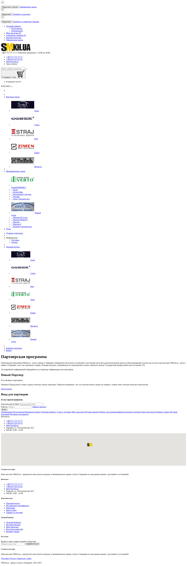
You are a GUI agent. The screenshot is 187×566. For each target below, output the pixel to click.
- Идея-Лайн (17, 192)
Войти (9, 350)
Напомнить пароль (32, 412)
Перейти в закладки (21, 14)
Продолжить (7, 14)
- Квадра (15, 222)
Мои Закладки (12, 527)
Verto (32, 300)
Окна (8, 229)
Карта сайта (11, 510)
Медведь (34, 326)
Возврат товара (162, 412)
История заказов (91, 412)
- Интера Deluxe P (19, 220)
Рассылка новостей (14, 529)
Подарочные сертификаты (17, 506)
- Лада (14, 199)
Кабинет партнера (14, 348)
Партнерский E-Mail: (10, 404)
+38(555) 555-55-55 (14, 59)
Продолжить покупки (10, 7)
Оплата (14, 242)
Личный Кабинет (13, 522)
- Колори (15, 227)
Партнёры (10, 508)
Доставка (15, 240)
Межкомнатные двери (15, 171)
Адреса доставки (64, 412)
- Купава (15, 197)
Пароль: (4, 407)
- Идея (14, 190)
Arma (32, 260)
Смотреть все (24, 199)
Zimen (32, 313)
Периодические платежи (130, 412)
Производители (13, 247)
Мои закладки (78, 412)
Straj (32, 286)
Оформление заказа (28, 7)
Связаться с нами (23, 558)
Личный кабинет (48, 412)
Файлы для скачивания (109, 412)
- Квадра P (16, 224)
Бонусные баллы (148, 412)
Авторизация (17, 31)
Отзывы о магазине (14, 233)
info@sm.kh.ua (12, 62)
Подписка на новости (19, 414)
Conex (33, 273)
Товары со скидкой (14, 512)
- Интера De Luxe (19, 217)
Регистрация (16, 28)
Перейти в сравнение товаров (26, 22)
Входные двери (12, 97)
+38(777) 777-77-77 (14, 57)
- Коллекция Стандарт (21, 194)
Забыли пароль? (39, 407)
